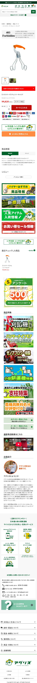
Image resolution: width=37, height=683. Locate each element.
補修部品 (9, 24)
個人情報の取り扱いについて (27, 678)
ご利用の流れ (9, 671)
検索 (33, 12)
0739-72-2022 (22, 585)
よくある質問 (27, 671)
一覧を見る (30, 250)
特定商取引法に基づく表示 (9, 678)
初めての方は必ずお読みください (13, 89)
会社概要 (9, 674)
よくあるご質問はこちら (18, 134)
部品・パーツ (16, 24)
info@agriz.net (23, 592)
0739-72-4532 (18, 589)
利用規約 (28, 674)
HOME (3, 24)
